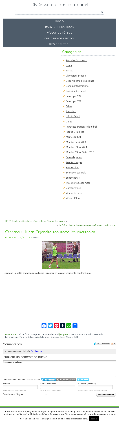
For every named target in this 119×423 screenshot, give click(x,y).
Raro (62, 337)
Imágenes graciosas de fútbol (81, 126)
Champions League (76, 75)
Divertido (98, 334)
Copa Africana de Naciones (80, 80)
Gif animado (33, 337)
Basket (69, 70)
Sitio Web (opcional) (87, 383)
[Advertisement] (28, 68)
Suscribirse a (9, 394)
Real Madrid (72, 167)
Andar (73, 334)
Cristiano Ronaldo (85, 334)
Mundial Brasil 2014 (76, 142)
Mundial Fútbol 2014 (76, 147)
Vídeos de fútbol (59, 32)
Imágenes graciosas (59, 27)
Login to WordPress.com (66, 379)
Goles (69, 121)
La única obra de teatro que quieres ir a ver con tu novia (87, 225)
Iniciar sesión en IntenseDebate (48, 379)
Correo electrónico (48, 383)
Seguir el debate (113, 343)
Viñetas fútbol (73, 198)
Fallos (69, 106)
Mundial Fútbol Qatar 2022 (80, 152)
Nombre (6, 383)
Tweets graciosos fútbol (78, 183)
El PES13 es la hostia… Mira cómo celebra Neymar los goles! (34, 221)
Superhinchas (73, 177)
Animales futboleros (76, 60)
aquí (85, 418)
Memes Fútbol (73, 137)
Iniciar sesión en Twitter (83, 379)
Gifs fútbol (45, 337)
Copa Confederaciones (78, 86)
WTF (76, 337)
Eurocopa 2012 (73, 96)
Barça (69, 65)
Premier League (74, 162)
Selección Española (76, 172)
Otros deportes (74, 157)
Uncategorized (73, 188)
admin (36, 237)
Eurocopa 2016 (74, 101)
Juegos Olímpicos (75, 131)
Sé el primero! (37, 351)
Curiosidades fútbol (59, 38)
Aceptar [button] (93, 419)
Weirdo (69, 337)
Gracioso (55, 337)
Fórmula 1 (71, 111)
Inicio (59, 21)
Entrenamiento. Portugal (16, 337)
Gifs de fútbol (59, 44)
